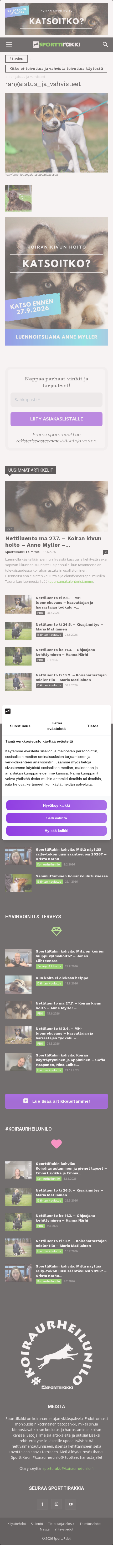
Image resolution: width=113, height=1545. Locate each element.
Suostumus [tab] (20, 726)
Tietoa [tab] (93, 726)
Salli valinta (56, 818)
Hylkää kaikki (56, 831)
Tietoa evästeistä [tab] (56, 726)
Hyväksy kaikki (56, 805)
